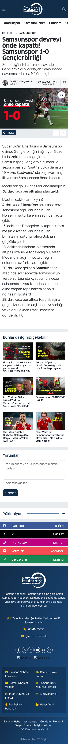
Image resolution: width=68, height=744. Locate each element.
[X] (25, 650)
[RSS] (50, 650)
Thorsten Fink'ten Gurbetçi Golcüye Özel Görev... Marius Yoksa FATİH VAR (16, 436)
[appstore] (24, 658)
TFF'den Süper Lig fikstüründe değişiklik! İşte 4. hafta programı (49, 365)
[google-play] (42, 658)
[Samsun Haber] (33, 9)
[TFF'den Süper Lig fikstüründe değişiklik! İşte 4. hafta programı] (50, 351)
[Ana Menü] (4, 9)
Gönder (10, 493)
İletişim (38, 725)
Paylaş (10, 132)
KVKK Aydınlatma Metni (34, 729)
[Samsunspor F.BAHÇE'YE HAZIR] (50, 386)
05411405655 (36, 629)
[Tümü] (63, 513)
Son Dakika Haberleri (13, 706)
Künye (47, 725)
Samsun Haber (34, 23)
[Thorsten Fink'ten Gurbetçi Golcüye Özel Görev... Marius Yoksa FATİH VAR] (18, 421)
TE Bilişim (42, 739)
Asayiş (28, 725)
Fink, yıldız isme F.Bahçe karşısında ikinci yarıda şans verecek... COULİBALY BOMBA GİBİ (17, 367)
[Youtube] (37, 650)
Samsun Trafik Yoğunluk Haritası (46, 684)
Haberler (8, 33)
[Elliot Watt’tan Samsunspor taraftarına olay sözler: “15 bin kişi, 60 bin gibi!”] (50, 421)
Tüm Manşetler (48, 693)
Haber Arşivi (47, 704)
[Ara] (64, 9)
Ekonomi (58, 721)
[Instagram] (31, 650)
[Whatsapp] (43, 650)
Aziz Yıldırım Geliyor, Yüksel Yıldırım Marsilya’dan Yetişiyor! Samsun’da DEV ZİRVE (16, 401)
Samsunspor (11, 23)
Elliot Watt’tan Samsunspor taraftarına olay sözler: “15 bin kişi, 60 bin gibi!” (50, 436)
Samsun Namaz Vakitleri (17, 684)
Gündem (55, 23)
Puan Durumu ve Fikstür (17, 695)
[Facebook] (18, 650)
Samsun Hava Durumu (46, 674)
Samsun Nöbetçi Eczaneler (17, 674)
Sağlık (18, 725)
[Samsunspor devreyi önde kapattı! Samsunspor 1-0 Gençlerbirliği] (34, 108)
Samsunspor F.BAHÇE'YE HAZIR (50, 398)
